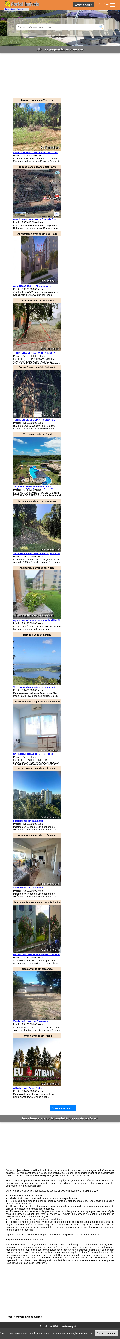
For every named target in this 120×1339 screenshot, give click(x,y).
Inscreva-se (22, 9)
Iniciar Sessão (11, 9)
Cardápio (104, 4)
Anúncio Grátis (83, 4)
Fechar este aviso (106, 1333)
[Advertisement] (60, 74)
